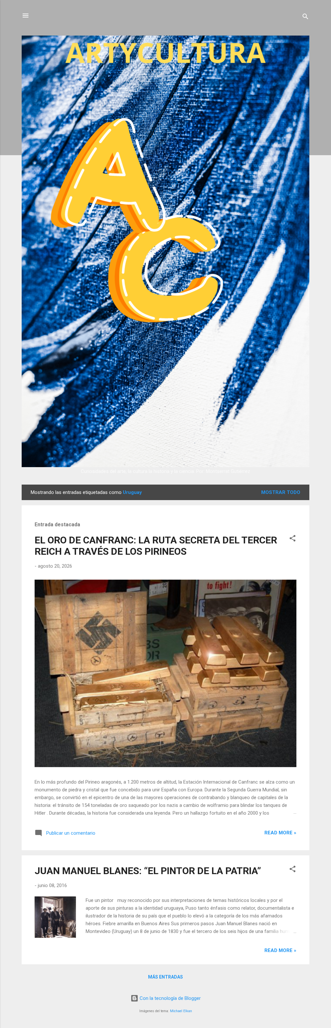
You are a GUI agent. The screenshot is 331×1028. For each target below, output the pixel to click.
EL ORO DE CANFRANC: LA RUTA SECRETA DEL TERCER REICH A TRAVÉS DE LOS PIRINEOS (156, 545)
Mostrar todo (280, 492)
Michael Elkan (181, 1011)
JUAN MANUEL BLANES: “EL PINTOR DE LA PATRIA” (148, 870)
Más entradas (165, 977)
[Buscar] (305, 17)
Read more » (280, 833)
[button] (292, 539)
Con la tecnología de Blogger (169, 998)
